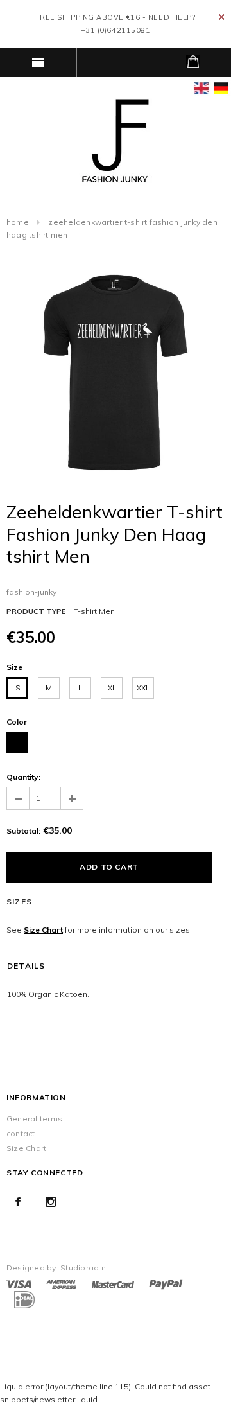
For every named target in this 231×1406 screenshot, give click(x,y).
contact (20, 1133)
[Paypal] (166, 1283)
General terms (34, 1118)
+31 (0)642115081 (116, 30)
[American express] (61, 1283)
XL (112, 687)
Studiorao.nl (84, 1267)
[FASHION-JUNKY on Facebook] (18, 1201)
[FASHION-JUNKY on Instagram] (50, 1201)
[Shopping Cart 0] (192, 62)
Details (26, 966)
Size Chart (43, 930)
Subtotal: (23, 831)
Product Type (35, 611)
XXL (143, 687)
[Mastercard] (113, 1283)
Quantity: (23, 777)
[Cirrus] (23, 1299)
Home (17, 222)
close (222, 17)
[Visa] (18, 1283)
